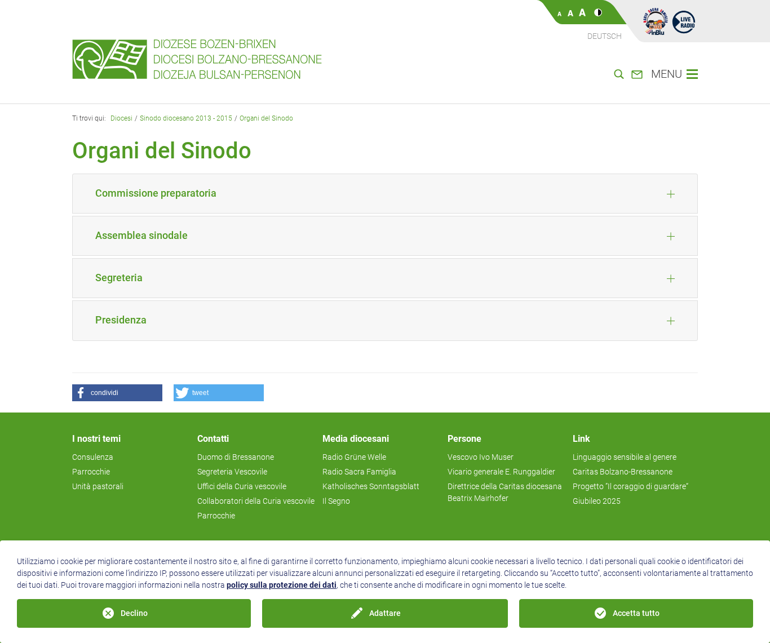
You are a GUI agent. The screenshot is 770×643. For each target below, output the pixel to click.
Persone (464, 438)
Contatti (213, 438)
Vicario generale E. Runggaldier (501, 471)
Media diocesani (355, 438)
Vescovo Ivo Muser (481, 457)
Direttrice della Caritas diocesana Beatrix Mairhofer (505, 492)
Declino (134, 613)
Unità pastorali (97, 486)
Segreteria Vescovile (232, 471)
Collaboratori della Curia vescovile (256, 500)
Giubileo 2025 (597, 500)
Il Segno (336, 500)
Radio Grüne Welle (354, 457)
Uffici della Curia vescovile (241, 486)
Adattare (385, 613)
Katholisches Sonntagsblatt (370, 486)
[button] (117, 392)
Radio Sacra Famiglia (359, 471)
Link (581, 438)
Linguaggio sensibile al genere (624, 457)
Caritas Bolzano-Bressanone (622, 471)
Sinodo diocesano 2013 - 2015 (186, 118)
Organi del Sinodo (266, 118)
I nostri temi (96, 438)
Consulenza (92, 457)
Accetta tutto (636, 613)
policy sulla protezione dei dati (282, 584)
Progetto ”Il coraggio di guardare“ (630, 486)
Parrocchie (91, 471)
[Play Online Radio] (684, 21)
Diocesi (121, 118)
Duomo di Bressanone (235, 457)
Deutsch (604, 36)
